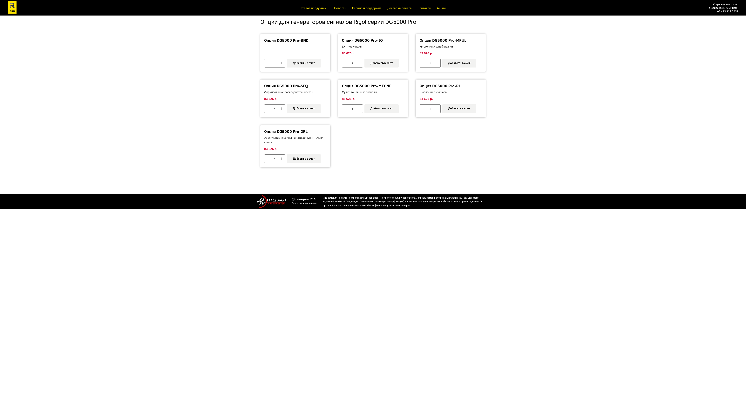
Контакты (424, 8)
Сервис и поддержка (367, 8)
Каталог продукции (313, 8)
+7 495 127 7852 (727, 11)
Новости (340, 8)
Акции (441, 8)
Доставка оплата (399, 8)
